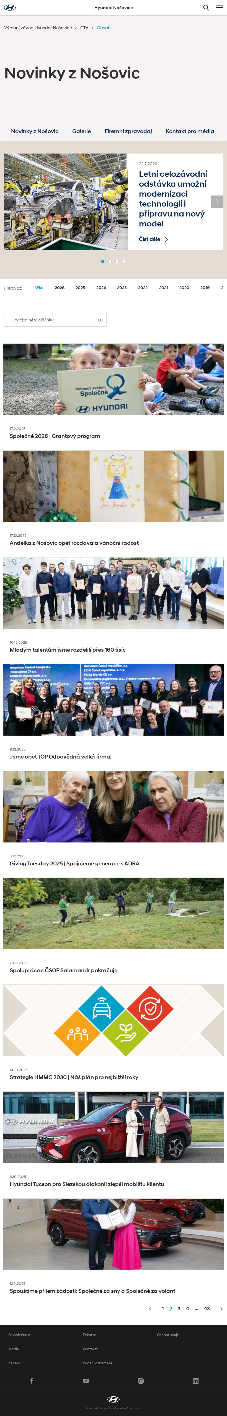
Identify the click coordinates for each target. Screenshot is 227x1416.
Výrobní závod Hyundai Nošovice (38, 27)
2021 (163, 287)
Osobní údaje (168, 1334)
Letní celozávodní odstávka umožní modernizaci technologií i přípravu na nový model (173, 199)
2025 (80, 287)
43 (207, 1309)
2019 (205, 287)
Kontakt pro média (190, 131)
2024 (101, 287)
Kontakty (90, 1348)
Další (221, 1309)
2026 (60, 287)
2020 (184, 287)
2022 (143, 287)
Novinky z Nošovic (34, 131)
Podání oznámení (97, 1362)
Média (13, 1348)
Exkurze (89, 1334)
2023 (122, 287)
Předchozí (151, 1309)
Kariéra (14, 1362)
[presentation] (10, 202)
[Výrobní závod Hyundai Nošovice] (113, 1399)
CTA (84, 27)
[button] (102, 261)
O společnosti (19, 1334)
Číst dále (149, 239)
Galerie (81, 131)
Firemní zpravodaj (128, 131)
